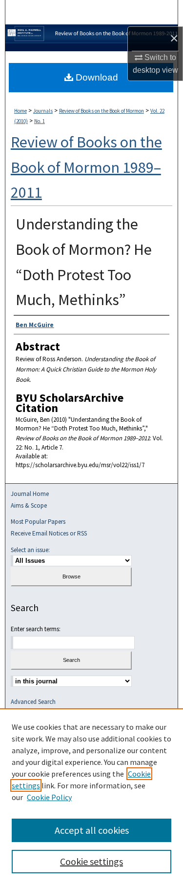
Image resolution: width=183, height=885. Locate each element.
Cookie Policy (49, 797)
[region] (91, 796)
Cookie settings (91, 861)
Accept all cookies (92, 830)
